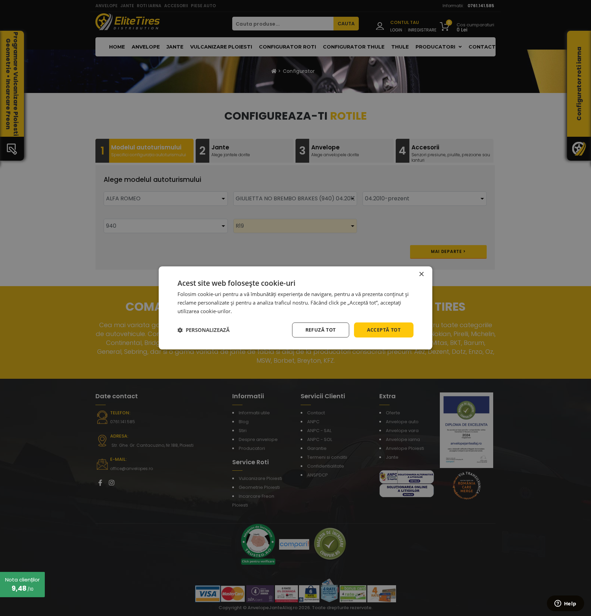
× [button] (421, 274)
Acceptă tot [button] (383, 329)
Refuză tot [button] (320, 329)
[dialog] (295, 307)
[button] (203, 330)
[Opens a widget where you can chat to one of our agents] (565, 604)
